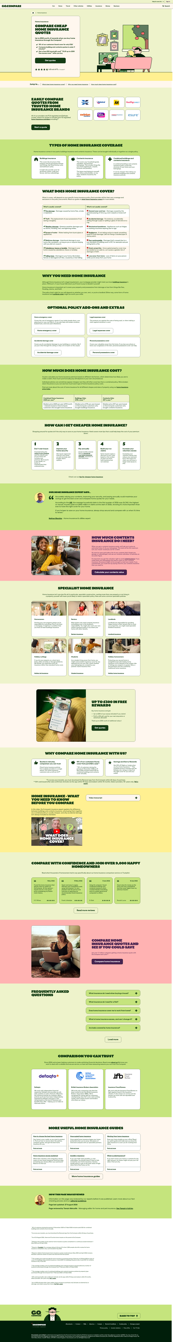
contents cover (58, 294)
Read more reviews (86, 910)
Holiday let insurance (41, 673)
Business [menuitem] (116, 6)
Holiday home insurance (116, 673)
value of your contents (41, 453)
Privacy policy (104, 1328)
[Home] (33, 13)
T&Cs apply (52, 1278)
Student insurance (77, 673)
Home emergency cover (47, 330)
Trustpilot (40, 1247)
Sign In (168, 1)
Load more (113, 1039)
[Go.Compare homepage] (11, 6)
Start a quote (40, 127)
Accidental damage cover (47, 352)
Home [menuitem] (60, 6)
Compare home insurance (107, 961)
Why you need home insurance (78, 84)
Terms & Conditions (110, 1324)
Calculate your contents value (109, 572)
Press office (127, 1328)
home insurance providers (40, 119)
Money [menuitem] (108, 6)
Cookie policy (123, 1324)
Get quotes (50, 60)
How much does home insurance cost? (103, 84)
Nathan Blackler (55, 518)
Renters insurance (77, 634)
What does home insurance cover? (53, 84)
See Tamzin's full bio (124, 1208)
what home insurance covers (92, 199)
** (106, 717)
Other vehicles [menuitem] (78, 6)
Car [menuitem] (53, 6)
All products (69, 1324)
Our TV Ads (136, 1328)
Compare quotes (126, 1298)
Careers (99, 1324)
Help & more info (157, 1)
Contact (78, 1324)
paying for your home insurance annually (85, 455)
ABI (70, 503)
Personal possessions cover (104, 352)
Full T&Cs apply (58, 1284)
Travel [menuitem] (68, 6)
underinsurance (130, 559)
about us (114, 1062)
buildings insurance (120, 282)
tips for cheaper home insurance (91, 477)
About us (91, 1324)
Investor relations (116, 1328)
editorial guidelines (78, 1201)
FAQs (84, 1324)
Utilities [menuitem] (89, 6)
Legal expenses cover (101, 330)
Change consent (135, 1324)
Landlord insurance (114, 634)
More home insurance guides (86, 1176)
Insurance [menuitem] (99, 6)
